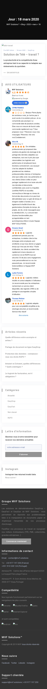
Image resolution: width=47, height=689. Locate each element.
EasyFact (11, 407)
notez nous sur (19, 102)
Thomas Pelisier (18, 298)
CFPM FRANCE (18, 108)
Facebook (6, 663)
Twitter (14, 663)
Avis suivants (23, 315)
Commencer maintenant (16, 541)
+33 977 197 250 (30, 682)
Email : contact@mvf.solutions (15, 558)
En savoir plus (13, 73)
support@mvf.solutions (12, 682)
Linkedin (21, 663)
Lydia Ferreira (17, 273)
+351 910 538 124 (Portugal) (14, 566)
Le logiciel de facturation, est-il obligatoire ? (18, 375)
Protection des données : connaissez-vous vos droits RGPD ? (21, 355)
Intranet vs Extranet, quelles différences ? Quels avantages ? (22, 365)
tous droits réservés (30, 644)
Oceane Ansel (17, 228)
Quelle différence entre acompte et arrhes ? (20, 339)
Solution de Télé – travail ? (21, 54)
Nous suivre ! (10, 477)
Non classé (12, 412)
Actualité (11, 396)
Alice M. (15, 141)
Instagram (31, 663)
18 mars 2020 (20, 50)
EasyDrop (31, 50)
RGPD (10, 418)
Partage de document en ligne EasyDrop (22, 347)
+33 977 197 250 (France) (17, 563)
